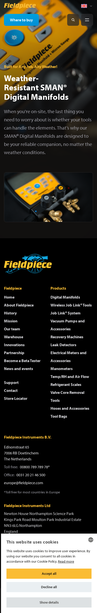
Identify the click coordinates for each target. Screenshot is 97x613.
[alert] (49, 573)
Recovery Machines (66, 336)
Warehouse (13, 336)
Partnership (14, 352)
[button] (49, 602)
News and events (18, 368)
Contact (11, 390)
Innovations (14, 344)
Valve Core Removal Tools (67, 396)
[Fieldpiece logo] (28, 263)
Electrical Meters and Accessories (68, 356)
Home (9, 297)
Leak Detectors (63, 344)
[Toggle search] (73, 20)
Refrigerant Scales (65, 384)
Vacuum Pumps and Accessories (67, 324)
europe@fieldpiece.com (23, 482)
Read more (66, 561)
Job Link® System (65, 312)
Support (11, 382)
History (10, 312)
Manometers (61, 368)
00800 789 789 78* (35, 466)
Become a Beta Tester (22, 360)
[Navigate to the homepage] (20, 6)
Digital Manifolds (65, 297)
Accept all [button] (49, 573)
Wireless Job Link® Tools (71, 305)
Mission (10, 320)
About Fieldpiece (19, 305)
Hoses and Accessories (69, 408)
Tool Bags (58, 416)
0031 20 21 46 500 (30, 474)
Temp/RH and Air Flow (69, 376)
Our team (12, 328)
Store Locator (15, 398)
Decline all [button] (49, 587)
